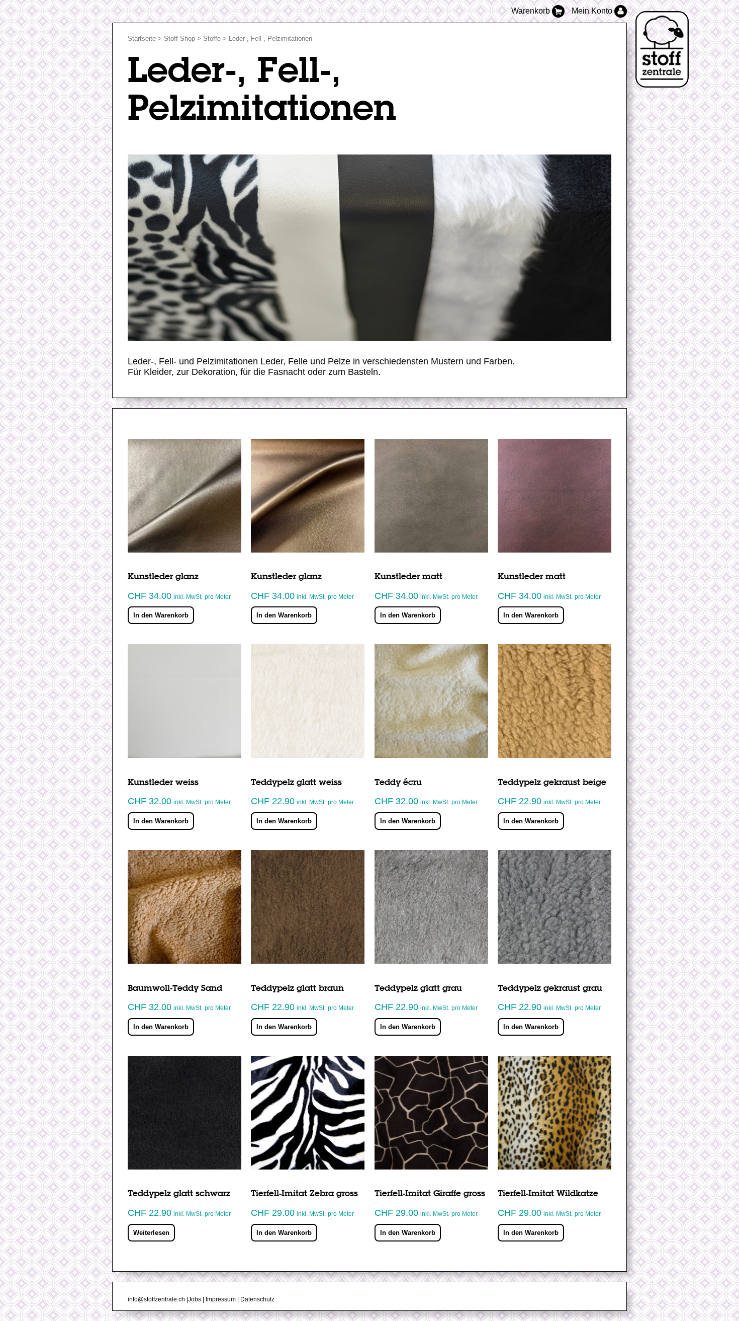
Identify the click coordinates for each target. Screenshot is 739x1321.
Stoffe (212, 38)
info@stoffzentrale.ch (156, 1299)
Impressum (221, 1299)
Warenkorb (531, 11)
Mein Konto (593, 11)
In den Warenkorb (161, 615)
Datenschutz (257, 1299)
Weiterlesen (151, 1232)
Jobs (194, 1299)
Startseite (142, 38)
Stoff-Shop (179, 38)
